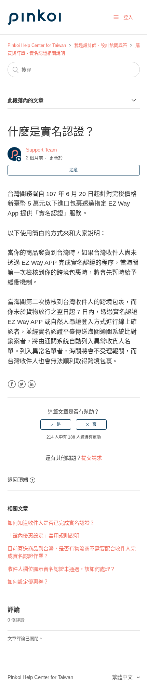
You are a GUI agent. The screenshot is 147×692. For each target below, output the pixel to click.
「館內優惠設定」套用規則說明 (43, 535)
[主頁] (42, 31)
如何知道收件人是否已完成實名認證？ (51, 523)
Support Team (41, 150)
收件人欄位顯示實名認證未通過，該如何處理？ (61, 569)
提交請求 (91, 458)
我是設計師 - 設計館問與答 (100, 45)
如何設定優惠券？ (28, 582)
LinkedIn (31, 384)
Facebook (12, 384)
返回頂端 (18, 480)
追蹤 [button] (73, 170)
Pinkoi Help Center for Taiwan (37, 45)
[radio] (55, 424)
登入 (128, 17)
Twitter (21, 384)
